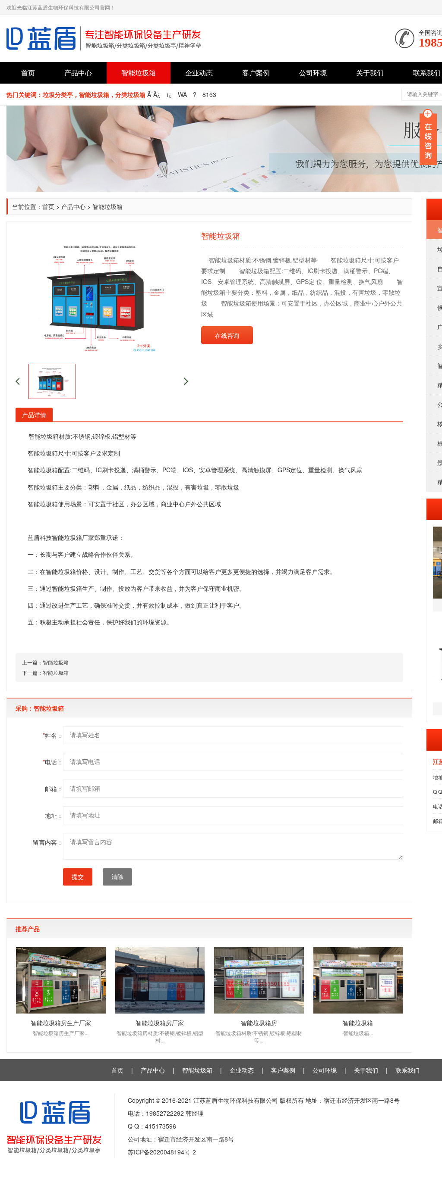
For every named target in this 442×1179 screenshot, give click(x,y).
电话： (53, 762)
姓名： (53, 735)
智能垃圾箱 (138, 73)
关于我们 (370, 73)
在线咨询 (227, 335)
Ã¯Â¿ (154, 94)
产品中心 (78, 73)
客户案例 (256, 73)
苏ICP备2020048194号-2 (162, 1152)
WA (182, 94)
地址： (54, 815)
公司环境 (313, 73)
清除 (117, 876)
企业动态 (199, 73)
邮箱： (54, 788)
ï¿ (169, 94)
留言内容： (48, 842)
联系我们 (407, 1070)
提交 (78, 876)
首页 (28, 73)
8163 (209, 94)
